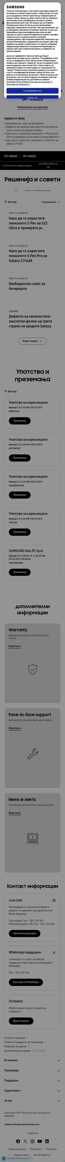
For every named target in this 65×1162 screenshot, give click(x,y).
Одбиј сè (32, 98)
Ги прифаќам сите (32, 91)
